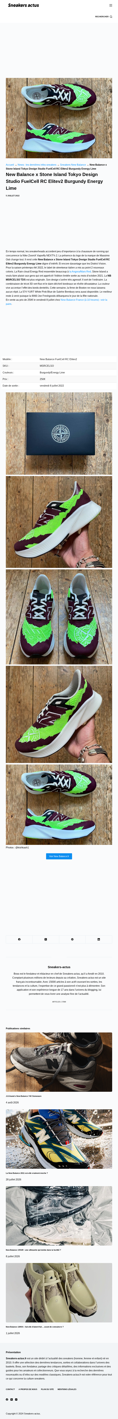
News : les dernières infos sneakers (37, 164)
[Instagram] (16, 1399)
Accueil (10, 164)
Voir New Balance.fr (59, 856)
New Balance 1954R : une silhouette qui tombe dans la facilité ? (33, 1250)
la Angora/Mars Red (80, 271)
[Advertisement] (59, 45)
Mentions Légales (67, 1389)
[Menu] (110, 5)
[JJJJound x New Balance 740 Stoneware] (59, 1062)
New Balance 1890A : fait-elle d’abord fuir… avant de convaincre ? (35, 1327)
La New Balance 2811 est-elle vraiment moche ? (27, 1173)
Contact (10, 1389)
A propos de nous (28, 1389)
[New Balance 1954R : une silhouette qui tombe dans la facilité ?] (59, 1216)
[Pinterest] (72, 939)
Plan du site (47, 1389)
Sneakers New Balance (73, 164)
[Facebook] (19, 939)
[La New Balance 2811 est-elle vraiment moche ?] (59, 1139)
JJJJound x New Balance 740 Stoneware (23, 1096)
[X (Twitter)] (46, 939)
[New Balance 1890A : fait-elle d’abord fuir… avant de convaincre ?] (59, 1292)
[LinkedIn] (99, 939)
